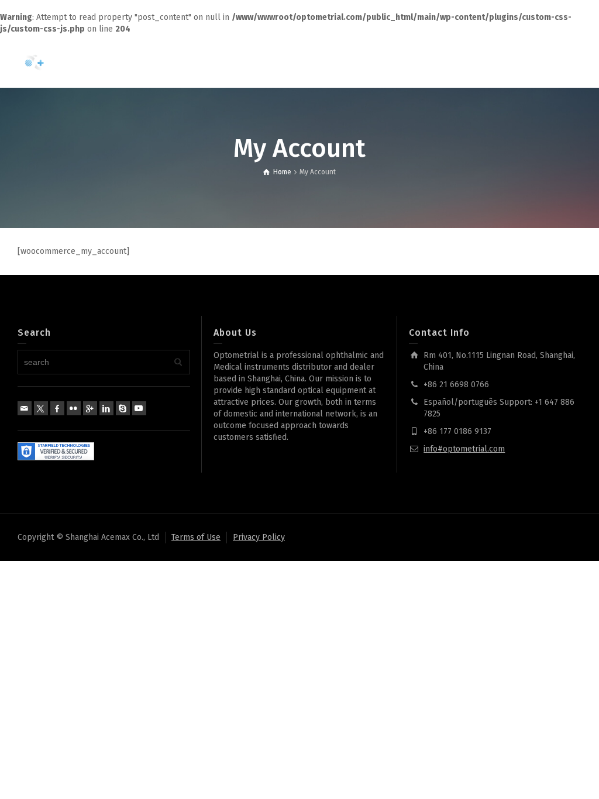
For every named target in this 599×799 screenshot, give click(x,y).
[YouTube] (139, 408)
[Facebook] (57, 408)
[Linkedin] (106, 408)
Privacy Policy (259, 537)
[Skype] (123, 408)
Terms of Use (196, 537)
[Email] (25, 408)
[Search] (546, 61)
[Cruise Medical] (64, 61)
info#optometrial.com (464, 449)
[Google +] (90, 408)
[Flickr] (74, 408)
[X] (41, 408)
